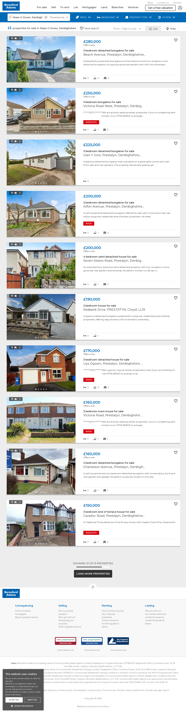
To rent (64, 7)
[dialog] (23, 689)
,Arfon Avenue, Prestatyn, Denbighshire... (93, 214)
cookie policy (15, 694)
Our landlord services (155, 614)
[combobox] (27, 17)
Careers (177, 2)
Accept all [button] (14, 700)
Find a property (23, 611)
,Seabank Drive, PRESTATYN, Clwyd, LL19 (93, 317)
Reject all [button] (32, 700)
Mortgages (89, 7)
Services (133, 7)
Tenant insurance (110, 620)
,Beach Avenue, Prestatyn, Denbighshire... (93, 59)
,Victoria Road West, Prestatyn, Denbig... (93, 111)
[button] (23, 706)
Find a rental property (113, 611)
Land (104, 7)
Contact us (163, 2)
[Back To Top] (93, 587)
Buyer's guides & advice (26, 617)
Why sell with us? (67, 617)
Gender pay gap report (157, 690)
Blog (150, 2)
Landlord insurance (154, 617)
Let (76, 7)
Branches (118, 7)
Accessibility (80, 690)
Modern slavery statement (130, 690)
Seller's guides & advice (69, 627)
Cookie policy (94, 690)
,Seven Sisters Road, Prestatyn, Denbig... (93, 265)
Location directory (48, 690)
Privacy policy (65, 690)
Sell (53, 7)
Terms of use (109, 690)
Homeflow (103, 706)
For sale (42, 7)
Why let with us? (153, 611)
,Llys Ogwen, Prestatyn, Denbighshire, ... (93, 368)
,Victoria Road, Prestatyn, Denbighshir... (93, 420)
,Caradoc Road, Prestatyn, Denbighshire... (93, 523)
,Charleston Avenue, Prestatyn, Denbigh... (93, 471)
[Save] (175, 40)
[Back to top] (17, 593)
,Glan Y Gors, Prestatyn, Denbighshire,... (93, 162)
